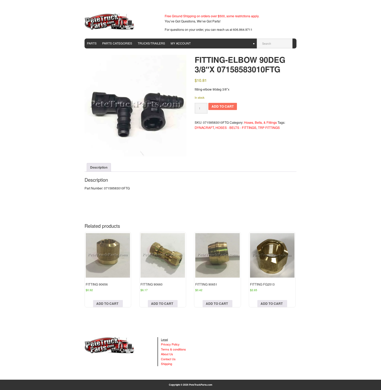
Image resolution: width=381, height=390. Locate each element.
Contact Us (168, 359)
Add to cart (223, 106)
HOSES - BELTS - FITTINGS (236, 127)
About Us (167, 354)
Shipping (166, 364)
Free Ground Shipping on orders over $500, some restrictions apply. (212, 16)
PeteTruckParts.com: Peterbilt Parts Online (111, 21)
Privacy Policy (170, 344)
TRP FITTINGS (269, 127)
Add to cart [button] (107, 303)
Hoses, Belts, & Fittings (260, 122)
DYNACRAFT (204, 127)
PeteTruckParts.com (200, 384)
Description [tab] (99, 167)
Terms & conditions (173, 349)
